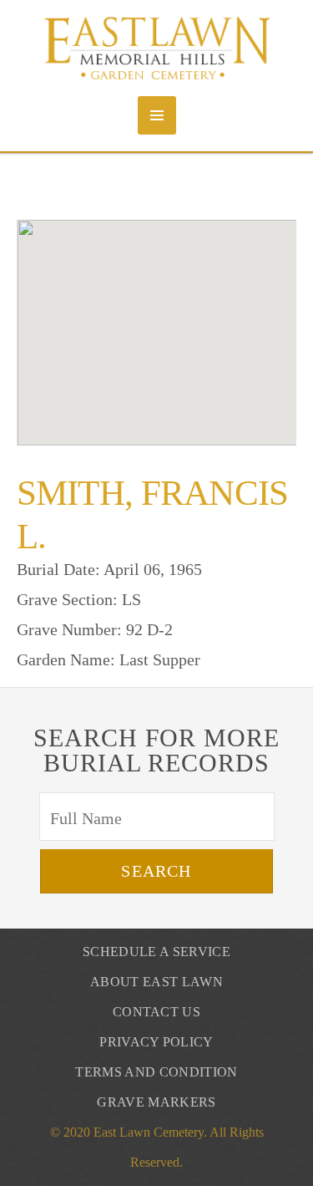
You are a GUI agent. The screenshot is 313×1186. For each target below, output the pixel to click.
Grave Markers (156, 1102)
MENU (157, 115)
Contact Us (156, 1012)
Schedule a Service (156, 951)
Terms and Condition (156, 1072)
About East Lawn (156, 982)
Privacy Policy (156, 1042)
